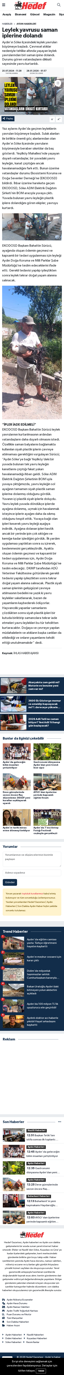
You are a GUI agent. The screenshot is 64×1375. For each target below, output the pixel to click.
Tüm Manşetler (15, 1318)
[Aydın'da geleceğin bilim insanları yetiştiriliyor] (17, 751)
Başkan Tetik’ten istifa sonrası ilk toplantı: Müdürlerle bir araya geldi (42, 1138)
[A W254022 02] (32, 352)
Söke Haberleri (13, 1342)
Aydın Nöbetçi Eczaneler (20, 1300)
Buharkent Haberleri (39, 1196)
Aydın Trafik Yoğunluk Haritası (22, 1311)
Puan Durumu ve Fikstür (19, 1314)
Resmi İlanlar (32, 1342)
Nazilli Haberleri (36, 1130)
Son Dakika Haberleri (18, 1322)
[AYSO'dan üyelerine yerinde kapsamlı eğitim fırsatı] (47, 781)
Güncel (34, 14)
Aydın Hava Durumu (17, 1303)
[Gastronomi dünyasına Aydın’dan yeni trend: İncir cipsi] (47, 751)
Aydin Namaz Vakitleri (18, 1307)
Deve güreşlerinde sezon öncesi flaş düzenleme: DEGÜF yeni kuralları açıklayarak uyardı (16, 797)
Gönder (10, 882)
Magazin (49, 14)
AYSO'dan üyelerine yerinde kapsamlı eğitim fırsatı (45, 795)
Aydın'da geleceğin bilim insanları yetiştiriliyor (14, 765)
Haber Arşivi (13, 1325)
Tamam (41, 1371)
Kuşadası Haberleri (37, 1338)
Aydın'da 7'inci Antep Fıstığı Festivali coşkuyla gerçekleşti (46, 831)
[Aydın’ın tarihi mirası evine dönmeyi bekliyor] (17, 817)
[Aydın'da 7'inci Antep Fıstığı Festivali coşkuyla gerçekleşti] (47, 817)
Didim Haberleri (13, 1338)
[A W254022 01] (32, 226)
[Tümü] (59, 1122)
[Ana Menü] (3, 5)
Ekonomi (20, 14)
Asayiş (6, 14)
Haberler (7, 24)
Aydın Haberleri (26, 24)
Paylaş (9, 118)
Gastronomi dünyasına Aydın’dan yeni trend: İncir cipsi (46, 765)
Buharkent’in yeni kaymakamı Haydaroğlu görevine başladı (41, 1204)
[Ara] (59, 5)
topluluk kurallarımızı (33, 893)
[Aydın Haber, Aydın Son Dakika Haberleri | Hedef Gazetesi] (30, 5)
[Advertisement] (32, 1077)
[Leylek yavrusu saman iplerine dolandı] (32, 96)
